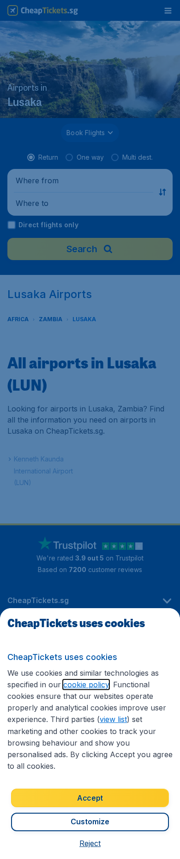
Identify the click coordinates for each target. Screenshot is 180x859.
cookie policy (86, 684)
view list (113, 719)
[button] (90, 843)
